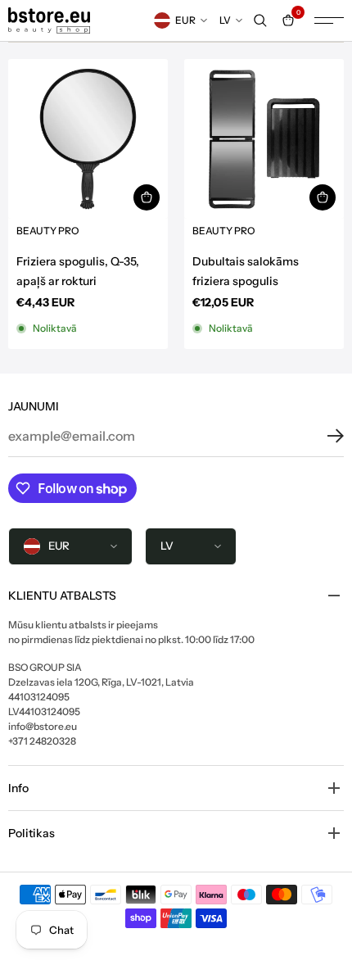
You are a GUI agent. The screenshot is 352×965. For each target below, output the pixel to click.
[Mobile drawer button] (329, 20)
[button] (323, 435)
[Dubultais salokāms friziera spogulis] (264, 139)
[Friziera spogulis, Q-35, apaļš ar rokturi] (88, 139)
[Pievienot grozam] (146, 197)
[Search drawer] (260, 20)
